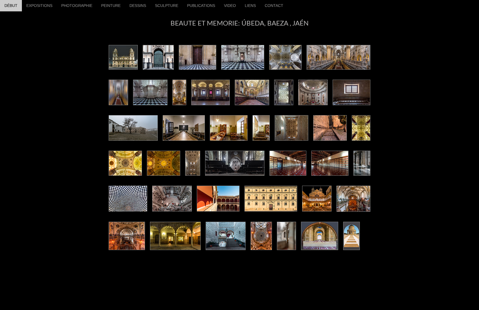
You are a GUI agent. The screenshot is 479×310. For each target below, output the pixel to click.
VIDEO (230, 5)
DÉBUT (10, 5)
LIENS (250, 5)
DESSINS (137, 5)
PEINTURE (111, 5)
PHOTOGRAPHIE (76, 5)
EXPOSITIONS (39, 5)
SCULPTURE (166, 5)
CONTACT (274, 5)
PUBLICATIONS (201, 5)
